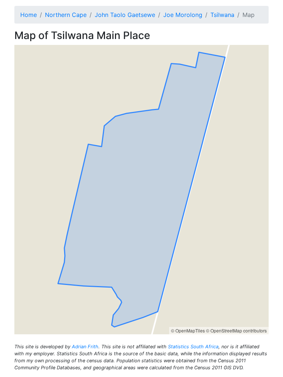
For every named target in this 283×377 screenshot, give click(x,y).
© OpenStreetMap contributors (236, 330)
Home (28, 14)
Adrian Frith (85, 346)
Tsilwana (222, 14)
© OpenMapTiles (188, 330)
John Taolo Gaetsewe (125, 14)
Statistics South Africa (193, 346)
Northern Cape (66, 14)
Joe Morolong (182, 14)
